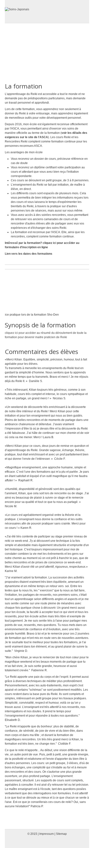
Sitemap (61, 834)
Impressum (46, 834)
